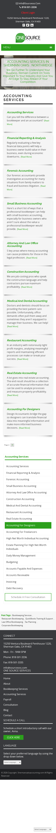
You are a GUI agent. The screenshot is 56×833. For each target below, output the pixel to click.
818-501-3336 (19, 657)
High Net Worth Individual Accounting (27, 538)
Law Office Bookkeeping (12, 622)
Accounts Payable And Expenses (24, 568)
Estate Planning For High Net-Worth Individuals (26, 547)
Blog (5, 710)
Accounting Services (20, 112)
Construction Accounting (23, 271)
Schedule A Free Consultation (28, 597)
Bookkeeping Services (22, 615)
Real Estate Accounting (22, 373)
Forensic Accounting (20, 170)
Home (6, 678)
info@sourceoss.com (29, 3)
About (6, 683)
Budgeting (12, 562)
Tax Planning (30, 622)
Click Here (13, 737)
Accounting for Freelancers (21, 532)
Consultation (10, 704)
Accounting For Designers (23, 409)
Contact (7, 715)
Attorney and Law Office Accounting (22, 244)
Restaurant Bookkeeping (13, 618)
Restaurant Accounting (21, 340)
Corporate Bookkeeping (12, 625)
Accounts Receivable (17, 575)
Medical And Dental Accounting (27, 300)
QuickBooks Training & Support (39, 618)
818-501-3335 (15, 662)
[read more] (26, 156)
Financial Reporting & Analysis (26, 138)
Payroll (7, 699)
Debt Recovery (14, 588)
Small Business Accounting (24, 203)
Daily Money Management (21, 555)
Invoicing (11, 581)
